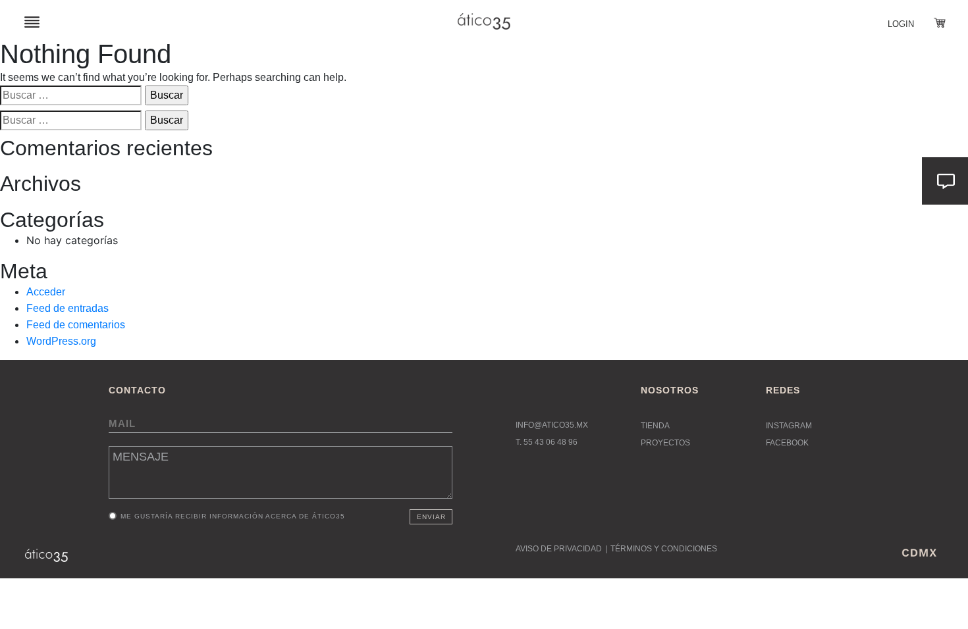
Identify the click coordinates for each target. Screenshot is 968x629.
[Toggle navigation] (32, 21)
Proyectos (665, 442)
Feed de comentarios (75, 324)
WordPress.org (61, 341)
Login (901, 24)
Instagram (789, 425)
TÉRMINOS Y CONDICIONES (663, 548)
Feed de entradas (67, 308)
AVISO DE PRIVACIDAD (559, 548)
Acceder (45, 291)
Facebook (787, 442)
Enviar (431, 516)
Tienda (655, 425)
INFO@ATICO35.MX (552, 425)
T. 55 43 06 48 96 (547, 442)
